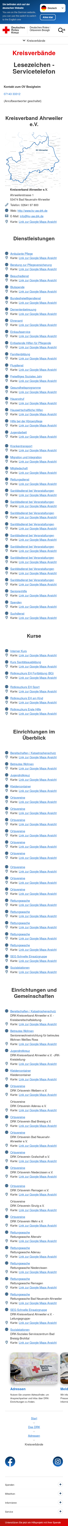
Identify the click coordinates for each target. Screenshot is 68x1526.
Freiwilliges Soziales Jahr (26, 376)
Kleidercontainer (20, 786)
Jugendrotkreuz (20, 775)
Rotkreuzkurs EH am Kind (26, 698)
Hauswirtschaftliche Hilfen (26, 410)
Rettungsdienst (19, 479)
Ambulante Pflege (21, 253)
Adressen (18, 1388)
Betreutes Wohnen (22, 764)
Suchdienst (17, 613)
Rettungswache (20, 900)
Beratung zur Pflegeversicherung (31, 265)
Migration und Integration (26, 457)
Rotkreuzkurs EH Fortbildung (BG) (32, 673)
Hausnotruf (17, 399)
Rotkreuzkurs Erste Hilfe (25, 709)
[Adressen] (34, 1368)
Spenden (16, 602)
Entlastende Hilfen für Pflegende (30, 343)
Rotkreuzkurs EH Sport (25, 687)
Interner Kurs (18, 651)
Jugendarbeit (18, 432)
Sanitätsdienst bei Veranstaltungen (32, 490)
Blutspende (17, 287)
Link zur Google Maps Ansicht (38, 221)
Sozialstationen (20, 967)
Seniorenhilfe (18, 591)
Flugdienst (16, 365)
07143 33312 (12, 94)
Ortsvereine (17, 797)
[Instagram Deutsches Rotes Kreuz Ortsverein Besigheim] (58, 1462)
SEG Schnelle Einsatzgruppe (28, 956)
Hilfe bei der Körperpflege (26, 421)
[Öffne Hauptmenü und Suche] (61, 30)
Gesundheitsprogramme (25, 387)
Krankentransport (21, 446)
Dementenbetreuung (23, 309)
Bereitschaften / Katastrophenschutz (33, 753)
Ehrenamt (16, 320)
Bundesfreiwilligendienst (25, 298)
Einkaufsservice (20, 332)
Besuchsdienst (19, 276)
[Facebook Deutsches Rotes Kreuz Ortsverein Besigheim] (10, 1462)
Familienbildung (20, 354)
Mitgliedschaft (19, 468)
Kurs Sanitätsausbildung (25, 662)
